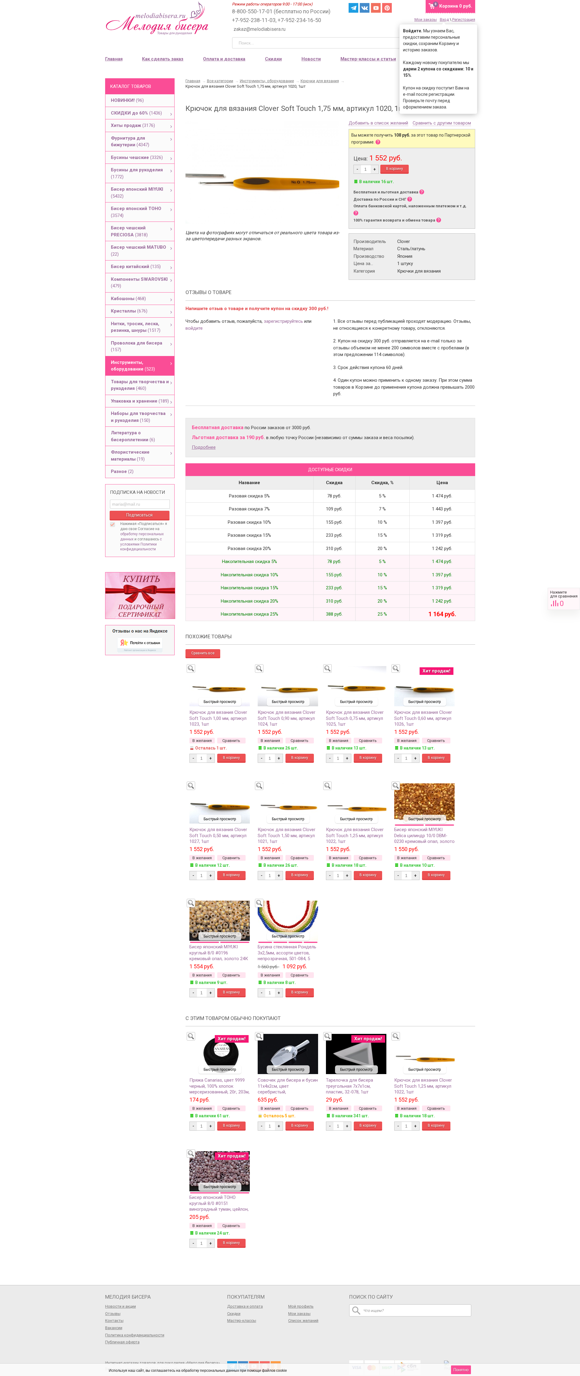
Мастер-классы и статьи (368, 59)
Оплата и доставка (224, 59)
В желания (202, 740)
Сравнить (564, 599)
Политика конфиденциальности (134, 1335)
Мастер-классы (241, 1320)
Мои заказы (425, 19)
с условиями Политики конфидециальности (141, 544)
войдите (194, 328)
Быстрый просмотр (220, 702)
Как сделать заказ (162, 59)
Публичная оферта (122, 1342)
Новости (311, 59)
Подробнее (204, 447)
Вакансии (113, 1328)
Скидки (273, 59)
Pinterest (387, 8)
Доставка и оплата (245, 1306)
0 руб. (455, 6)
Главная (114, 59)
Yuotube (376, 8)
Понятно (461, 1370)
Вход (444, 19)
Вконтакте (364, 8)
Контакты (114, 1320)
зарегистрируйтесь (283, 321)
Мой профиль (301, 1306)
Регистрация (463, 19)
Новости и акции (120, 1306)
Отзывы (113, 1313)
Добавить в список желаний (378, 123)
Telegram (353, 8)
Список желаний (303, 1320)
